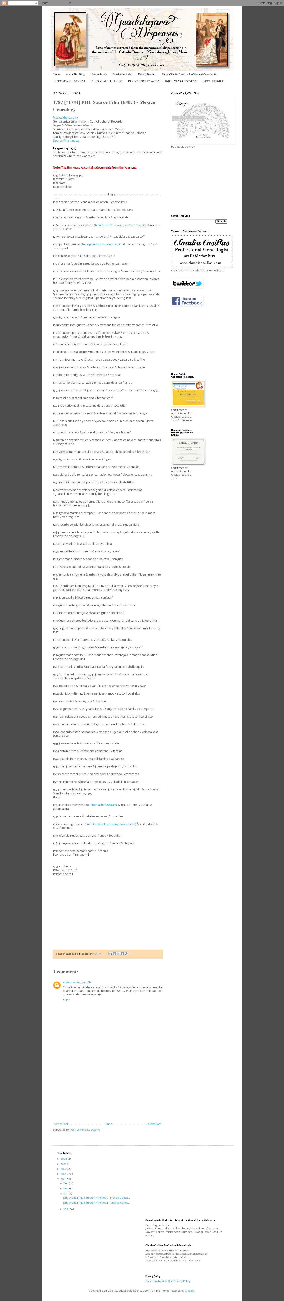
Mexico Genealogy (65, 117)
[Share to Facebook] (122, 954)
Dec (66, 1183)
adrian (67, 982)
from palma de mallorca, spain (101, 244)
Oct (66, 1193)
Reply (66, 999)
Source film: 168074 (66, 140)
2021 (64, 1164)
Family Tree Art (147, 74)
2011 (63, 1179)
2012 (64, 1174)
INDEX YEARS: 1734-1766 (143, 81)
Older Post (154, 1124)
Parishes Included (122, 74)
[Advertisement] (108, 1092)
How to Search (99, 74)
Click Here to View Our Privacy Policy (167, 1281)
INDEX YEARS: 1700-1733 (106, 81)
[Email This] (110, 954)
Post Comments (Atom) (85, 1130)
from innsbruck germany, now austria (110, 824)
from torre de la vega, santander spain (120, 225)
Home (56, 74)
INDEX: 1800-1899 (214, 81)
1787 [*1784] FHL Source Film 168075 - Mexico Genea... (96, 1198)
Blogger (189, 1291)
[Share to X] (118, 954)
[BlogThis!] (114, 954)
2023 (64, 1158)
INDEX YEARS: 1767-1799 (181, 81)
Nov (66, 1188)
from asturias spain (103, 805)
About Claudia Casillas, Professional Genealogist (189, 74)
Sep (66, 1209)
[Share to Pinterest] (126, 954)
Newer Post (61, 1124)
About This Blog (75, 74)
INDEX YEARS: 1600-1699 (69, 81)
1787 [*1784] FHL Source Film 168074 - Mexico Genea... (96, 1203)
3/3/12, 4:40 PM (82, 982)
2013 (64, 1169)
